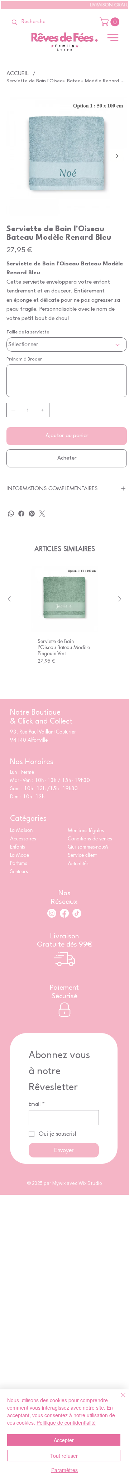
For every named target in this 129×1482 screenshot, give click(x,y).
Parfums (18, 863)
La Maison (21, 829)
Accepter (64, 1440)
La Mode (19, 854)
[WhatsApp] (10, 513)
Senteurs (19, 871)
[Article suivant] (119, 599)
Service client (83, 854)
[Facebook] (21, 513)
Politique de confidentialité (66, 1422)
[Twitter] (42, 513)
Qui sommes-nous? (89, 846)
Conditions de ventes (90, 838)
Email (37, 1103)
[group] (64, 624)
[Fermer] (119, 1399)
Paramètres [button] (64, 1469)
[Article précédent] (9, 599)
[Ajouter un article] (42, 410)
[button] (110, 21)
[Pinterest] (31, 513)
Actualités (78, 863)
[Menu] (113, 37)
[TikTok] (76, 913)
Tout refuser (64, 1455)
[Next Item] (117, 156)
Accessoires (23, 838)
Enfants (17, 846)
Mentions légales (86, 830)
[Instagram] (51, 913)
